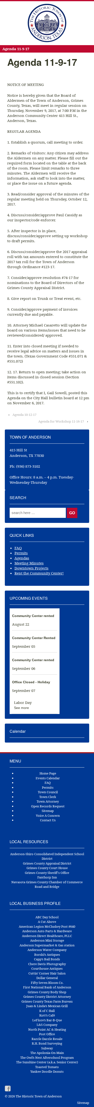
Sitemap (48, 811)
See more (21, 708)
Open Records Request (48, 806)
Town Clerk (47, 797)
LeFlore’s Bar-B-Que (47, 1020)
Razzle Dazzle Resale (47, 1039)
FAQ (18, 547)
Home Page (48, 773)
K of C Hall (47, 1011)
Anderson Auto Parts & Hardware (47, 931)
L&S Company (47, 1024)
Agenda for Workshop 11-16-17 (61, 421)
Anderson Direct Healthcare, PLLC (47, 936)
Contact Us (48, 820)
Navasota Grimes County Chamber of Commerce (47, 882)
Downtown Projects (31, 568)
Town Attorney (48, 801)
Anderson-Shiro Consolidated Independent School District (47, 856)
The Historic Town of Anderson (38, 1096)
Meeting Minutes (29, 563)
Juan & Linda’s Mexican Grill (47, 1006)
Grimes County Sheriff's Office (47, 873)
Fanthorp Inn (47, 877)
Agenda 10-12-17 (24, 414)
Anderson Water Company (47, 950)
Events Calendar (48, 778)
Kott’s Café (47, 1015)
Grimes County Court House (47, 868)
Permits (21, 552)
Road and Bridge (47, 886)
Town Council (48, 792)
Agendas (21, 558)
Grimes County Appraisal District (47, 863)
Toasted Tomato (47, 1067)
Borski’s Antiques (47, 954)
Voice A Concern (48, 815)
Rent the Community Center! (39, 573)
